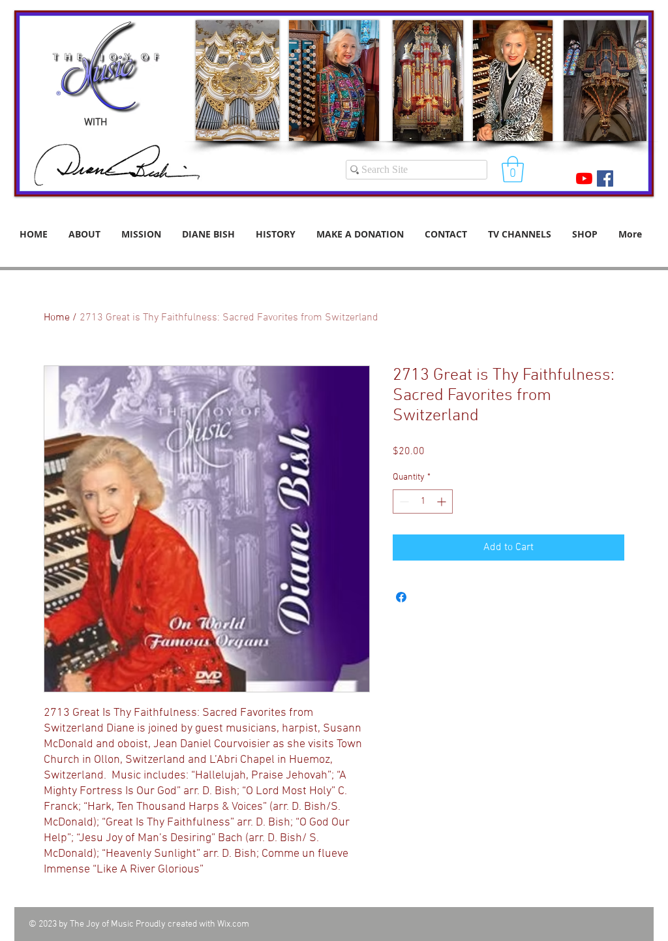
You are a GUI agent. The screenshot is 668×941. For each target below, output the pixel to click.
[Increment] (442, 501)
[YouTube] (584, 178)
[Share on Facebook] (401, 597)
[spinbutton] (422, 501)
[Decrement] (403, 501)
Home (57, 317)
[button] (513, 169)
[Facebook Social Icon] (605, 178)
